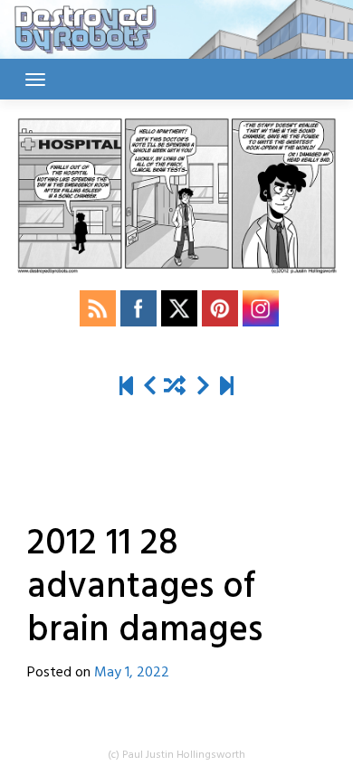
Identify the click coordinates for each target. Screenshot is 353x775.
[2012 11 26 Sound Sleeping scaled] (150, 387)
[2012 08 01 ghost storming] (126, 387)
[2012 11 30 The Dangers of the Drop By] (203, 387)
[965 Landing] (226, 387)
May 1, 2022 (131, 673)
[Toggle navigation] (35, 79)
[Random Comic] (175, 387)
